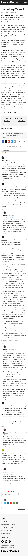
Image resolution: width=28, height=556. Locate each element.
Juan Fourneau (5, 160)
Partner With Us (10, 547)
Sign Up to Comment (7, 527)
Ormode (3, 453)
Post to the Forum (6, 530)
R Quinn (5, 215)
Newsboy (4, 239)
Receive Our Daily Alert (8, 524)
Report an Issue (5, 533)
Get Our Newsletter (7, 522)
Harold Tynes (5, 187)
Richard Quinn (14, 113)
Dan (2, 406)
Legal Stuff (3, 547)
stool (12, 32)
